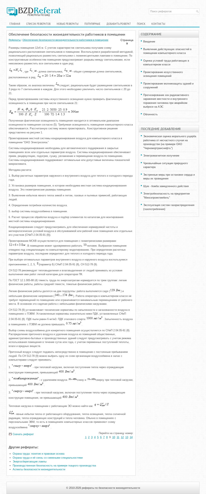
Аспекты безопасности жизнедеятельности (39, 469)
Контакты (158, 24)
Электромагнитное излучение (161, 155)
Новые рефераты (67, 24)
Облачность (150, 114)
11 (118, 437)
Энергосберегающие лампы (29, 461)
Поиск (141, 24)
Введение (149, 41)
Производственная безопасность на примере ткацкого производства (54, 465)
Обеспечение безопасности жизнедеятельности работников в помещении (65, 40)
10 (113, 437)
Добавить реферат (118, 24)
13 (126, 437)
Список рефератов (38, 24)
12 (122, 437)
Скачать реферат (23, 434)
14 (131, 437)
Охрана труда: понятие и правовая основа (38, 453)
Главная (14, 24)
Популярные (92, 24)
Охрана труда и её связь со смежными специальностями (48, 457)
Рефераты (15, 40)
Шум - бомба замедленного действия (166, 186)
